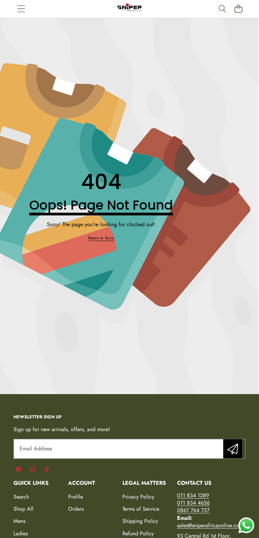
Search (21, 497)
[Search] (222, 8)
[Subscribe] (232, 448)
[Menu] (21, 8)
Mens (19, 521)
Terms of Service (140, 509)
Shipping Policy (140, 521)
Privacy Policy (138, 497)
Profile (75, 497)
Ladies (20, 533)
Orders (76, 509)
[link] (101, 238)
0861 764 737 (193, 510)
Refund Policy (138, 533)
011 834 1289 (193, 495)
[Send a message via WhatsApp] (246, 525)
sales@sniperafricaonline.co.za (211, 525)
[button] (238, 8)
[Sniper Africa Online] (129, 9)
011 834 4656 (193, 503)
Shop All (23, 509)
